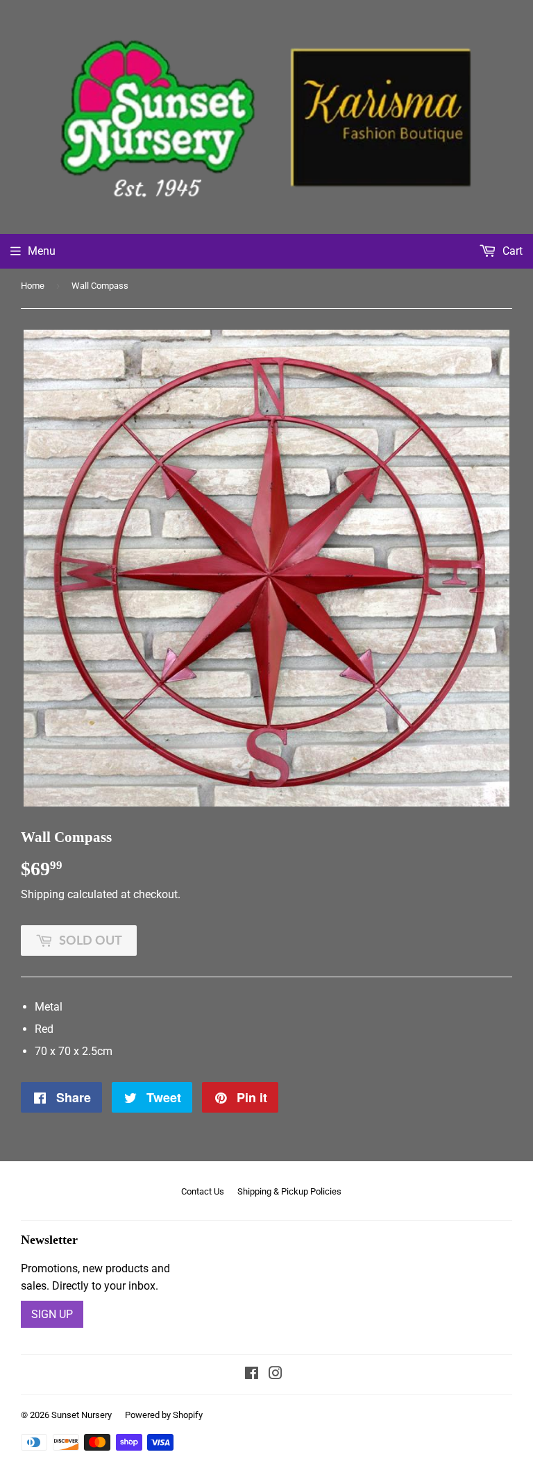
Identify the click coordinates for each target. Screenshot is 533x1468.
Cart (511, 251)
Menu (42, 251)
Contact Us (202, 1191)
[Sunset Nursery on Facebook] (251, 1374)
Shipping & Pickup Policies (289, 1191)
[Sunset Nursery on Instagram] (275, 1374)
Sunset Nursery (81, 1415)
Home (32, 285)
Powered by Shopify (164, 1415)
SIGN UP (52, 1314)
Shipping (43, 894)
